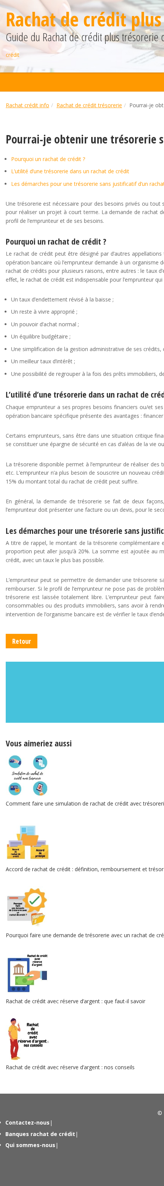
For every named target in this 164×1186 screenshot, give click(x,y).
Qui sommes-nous (30, 1145)
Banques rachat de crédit (40, 1134)
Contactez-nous (27, 1122)
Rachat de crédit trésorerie (89, 105)
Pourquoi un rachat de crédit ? (48, 159)
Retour (21, 641)
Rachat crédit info (27, 105)
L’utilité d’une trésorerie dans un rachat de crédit (70, 171)
